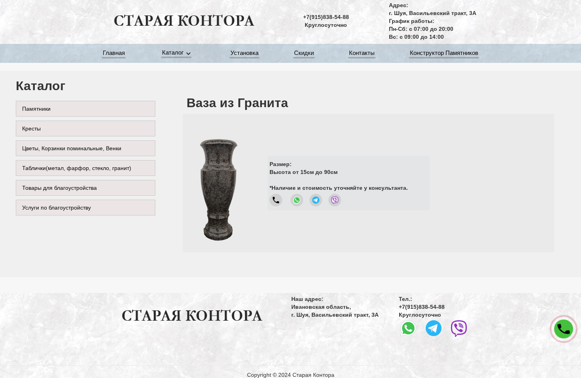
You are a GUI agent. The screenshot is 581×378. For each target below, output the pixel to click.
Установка (244, 52)
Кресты (31, 128)
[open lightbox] (218, 183)
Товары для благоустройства (59, 188)
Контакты (362, 52)
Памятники (36, 109)
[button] (177, 53)
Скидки (304, 52)
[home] (184, 21)
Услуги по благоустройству (56, 207)
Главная (114, 52)
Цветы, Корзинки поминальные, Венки (71, 148)
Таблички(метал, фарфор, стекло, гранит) (76, 168)
